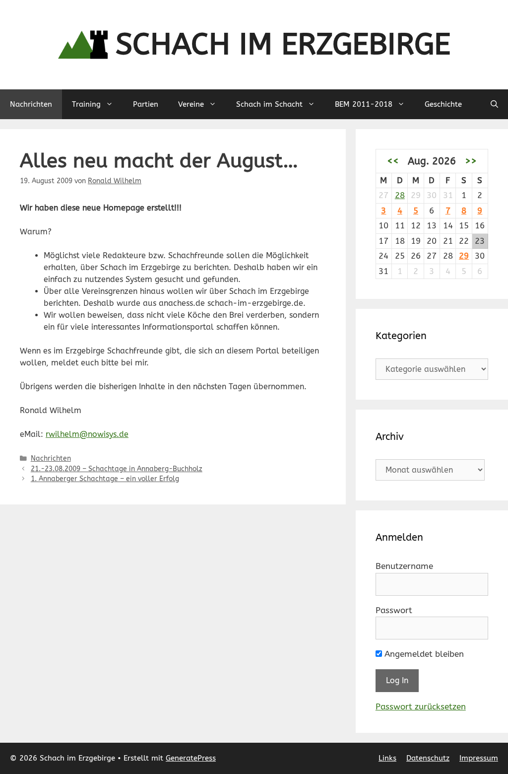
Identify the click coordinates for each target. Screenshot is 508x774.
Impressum (478, 758)
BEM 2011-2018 (363, 104)
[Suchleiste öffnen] (494, 104)
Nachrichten (31, 104)
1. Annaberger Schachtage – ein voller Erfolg (105, 479)
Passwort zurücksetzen (421, 706)
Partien (145, 104)
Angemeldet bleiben (423, 654)
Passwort (394, 610)
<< (393, 161)
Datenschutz (427, 758)
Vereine (191, 104)
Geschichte (443, 104)
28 (400, 195)
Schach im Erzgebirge (283, 44)
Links (387, 758)
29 (464, 256)
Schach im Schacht (269, 104)
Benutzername (404, 566)
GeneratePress (191, 758)
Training (86, 104)
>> (471, 161)
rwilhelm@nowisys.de (87, 434)
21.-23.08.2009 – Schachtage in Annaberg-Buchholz (116, 469)
